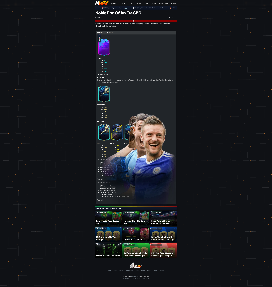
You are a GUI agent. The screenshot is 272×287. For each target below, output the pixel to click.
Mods (146, 3)
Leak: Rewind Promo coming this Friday (161, 222)
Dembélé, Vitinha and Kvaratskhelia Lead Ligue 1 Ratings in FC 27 (163, 239)
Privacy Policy (126, 278)
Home (109, 270)
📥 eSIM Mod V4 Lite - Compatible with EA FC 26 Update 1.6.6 (161, 8)
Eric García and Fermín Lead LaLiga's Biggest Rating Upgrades (162, 255)
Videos (137, 270)
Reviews (173, 3)
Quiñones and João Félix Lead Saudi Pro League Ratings (135, 255)
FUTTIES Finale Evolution (108, 256)
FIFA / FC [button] (122, 3)
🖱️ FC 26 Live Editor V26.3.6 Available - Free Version (121, 8)
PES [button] (131, 3)
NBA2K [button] (138, 3)
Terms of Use (145, 278)
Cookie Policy (136, 278)
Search (155, 270)
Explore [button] (113, 3)
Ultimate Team (163, 3)
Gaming (154, 3)
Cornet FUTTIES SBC (133, 239)
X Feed (143, 270)
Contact (162, 270)
